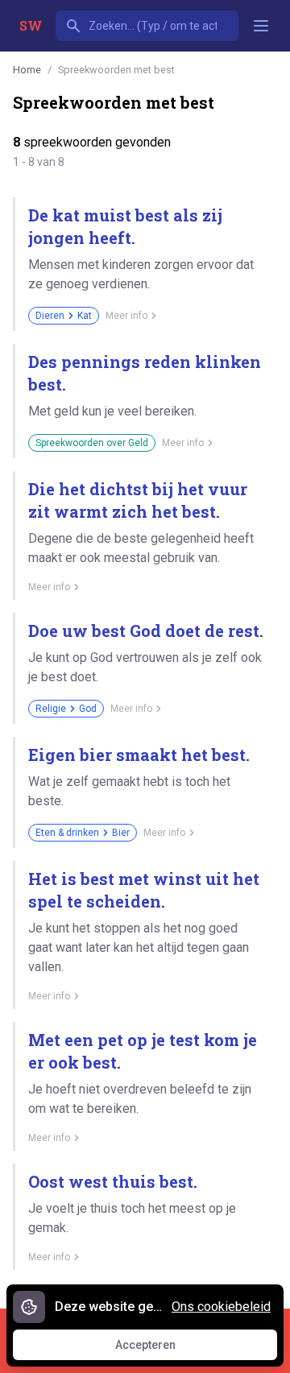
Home (27, 70)
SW (31, 25)
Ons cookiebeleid (221, 1306)
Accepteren (160, 1348)
